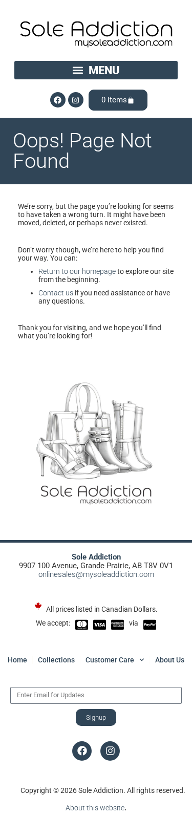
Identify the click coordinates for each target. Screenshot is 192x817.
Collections (56, 660)
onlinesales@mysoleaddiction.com (96, 574)
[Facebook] (58, 99)
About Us (169, 660)
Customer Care (110, 660)
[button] (96, 70)
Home (17, 660)
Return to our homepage (77, 271)
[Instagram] (75, 99)
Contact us (55, 293)
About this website (95, 808)
